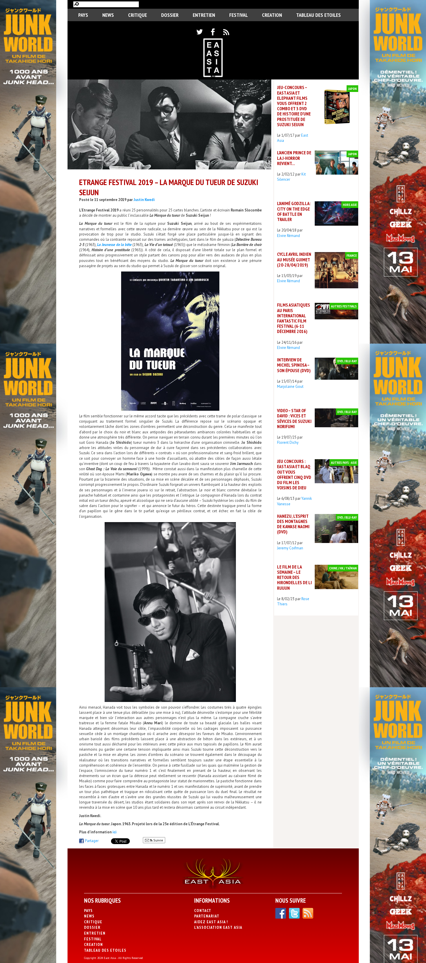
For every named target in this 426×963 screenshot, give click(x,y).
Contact (202, 910)
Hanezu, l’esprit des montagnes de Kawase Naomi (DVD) (293, 524)
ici (114, 832)
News (108, 15)
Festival (238, 15)
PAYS (83, 15)
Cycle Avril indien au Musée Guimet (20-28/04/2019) (294, 259)
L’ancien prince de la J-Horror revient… (294, 158)
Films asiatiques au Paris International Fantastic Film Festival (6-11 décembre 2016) (293, 318)
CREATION (272, 15)
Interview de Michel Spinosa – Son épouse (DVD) (294, 365)
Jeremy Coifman (290, 548)
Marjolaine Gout (290, 386)
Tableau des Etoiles (318, 15)
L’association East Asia (218, 927)
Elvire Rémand (288, 235)
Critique (137, 15)
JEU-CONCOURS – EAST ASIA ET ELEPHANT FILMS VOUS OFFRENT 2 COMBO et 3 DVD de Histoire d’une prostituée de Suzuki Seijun (294, 105)
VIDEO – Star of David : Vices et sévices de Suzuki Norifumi (294, 418)
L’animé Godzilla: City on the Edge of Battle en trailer (293, 211)
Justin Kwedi (144, 199)
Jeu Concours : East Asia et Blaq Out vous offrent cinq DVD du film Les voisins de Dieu (294, 474)
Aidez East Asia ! (211, 921)
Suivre (157, 840)
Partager (92, 840)
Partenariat (206, 916)
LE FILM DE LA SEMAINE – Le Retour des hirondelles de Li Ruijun (294, 577)
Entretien (204, 15)
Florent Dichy (287, 442)
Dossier (170, 15)
